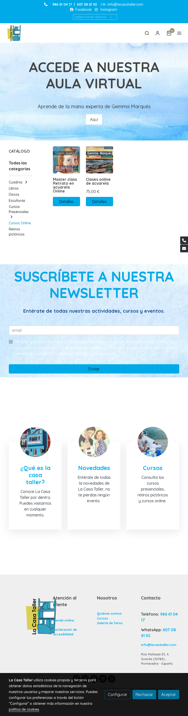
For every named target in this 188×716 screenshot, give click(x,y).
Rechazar (144, 694)
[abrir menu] (179, 33)
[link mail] (184, 248)
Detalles (66, 201)
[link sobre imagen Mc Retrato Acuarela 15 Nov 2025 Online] (66, 159)
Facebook (83, 9)
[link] (14, 33)
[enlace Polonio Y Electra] (94, 441)
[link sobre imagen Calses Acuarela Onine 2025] (99, 159)
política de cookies (24, 709)
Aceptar (168, 694)
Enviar (94, 368)
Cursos (102, 618)
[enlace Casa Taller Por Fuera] (35, 441)
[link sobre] (28, 616)
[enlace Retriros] (153, 441)
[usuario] (158, 33)
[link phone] (184, 240)
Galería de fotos (110, 623)
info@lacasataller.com (125, 4)
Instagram (109, 9)
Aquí (94, 119)
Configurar (117, 694)
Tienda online (63, 620)
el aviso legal (166, 341)
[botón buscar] (147, 33)
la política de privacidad (40, 347)
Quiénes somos (109, 613)
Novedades (94, 467)
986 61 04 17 (62, 4)
